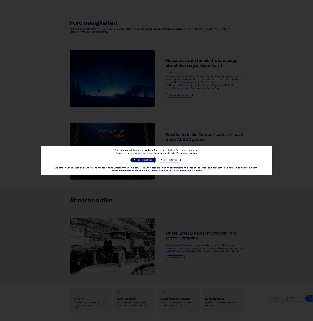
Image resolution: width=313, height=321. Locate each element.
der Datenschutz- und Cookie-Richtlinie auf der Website (174, 171)
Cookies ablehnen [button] (169, 160)
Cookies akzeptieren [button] (143, 160)
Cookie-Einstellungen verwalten (122, 168)
